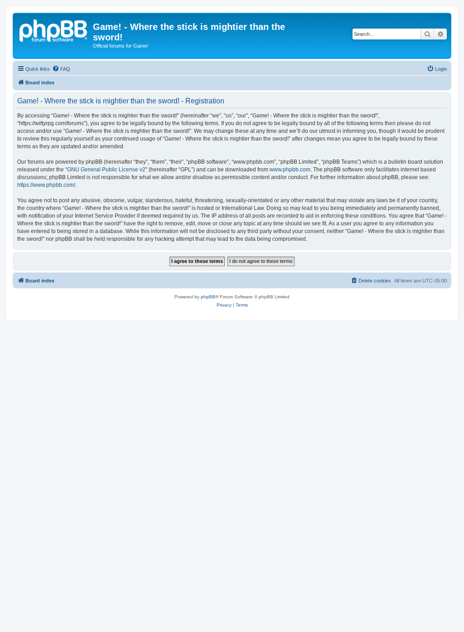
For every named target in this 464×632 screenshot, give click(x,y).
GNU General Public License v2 (106, 169)
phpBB (208, 296)
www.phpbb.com (290, 169)
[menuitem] (61, 68)
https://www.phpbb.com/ (46, 185)
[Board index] (54, 29)
